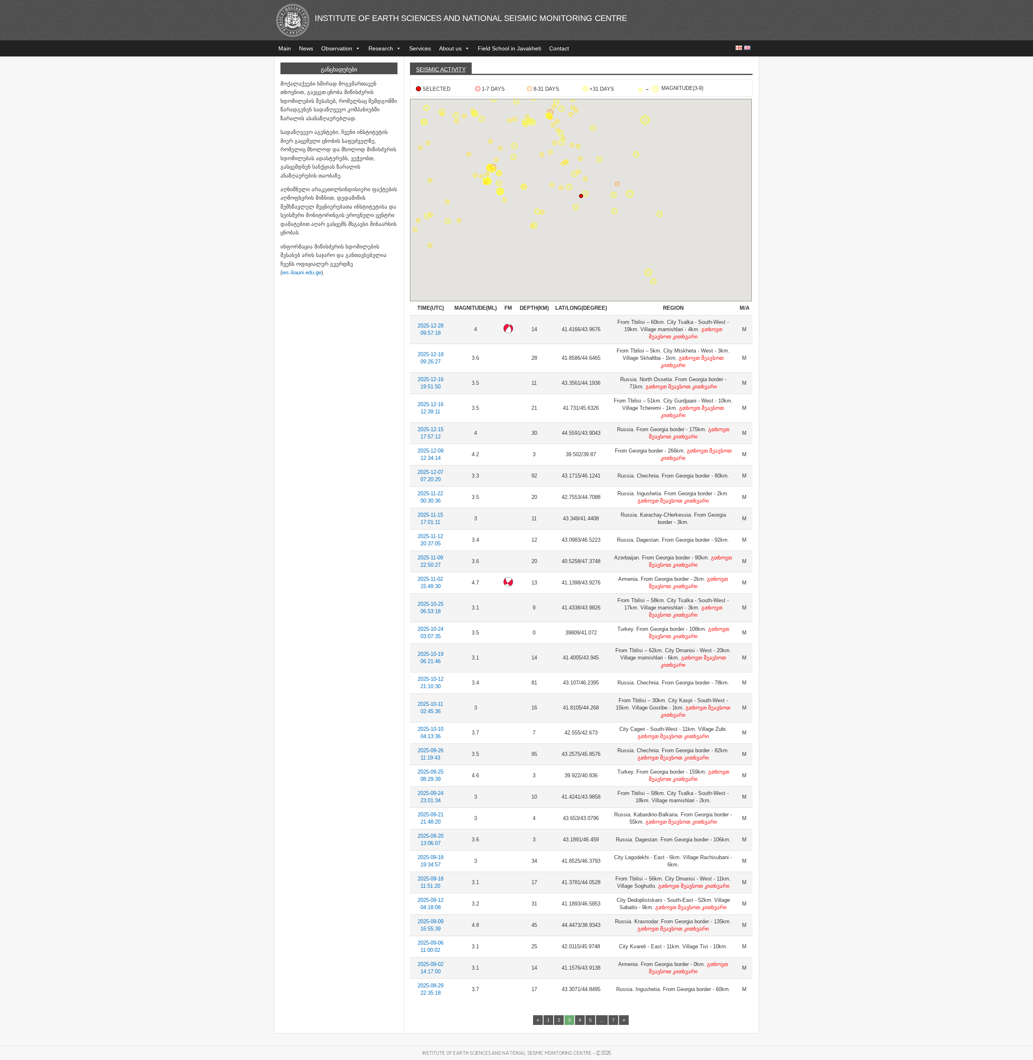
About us (450, 48)
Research (380, 48)
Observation (336, 48)
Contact (559, 48)
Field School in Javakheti (509, 48)
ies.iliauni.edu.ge (301, 272)
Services (420, 48)
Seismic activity (441, 69)
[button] (617, 183)
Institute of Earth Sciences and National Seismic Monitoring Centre (471, 18)
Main (284, 48)
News (306, 48)
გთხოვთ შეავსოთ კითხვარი (680, 387)
